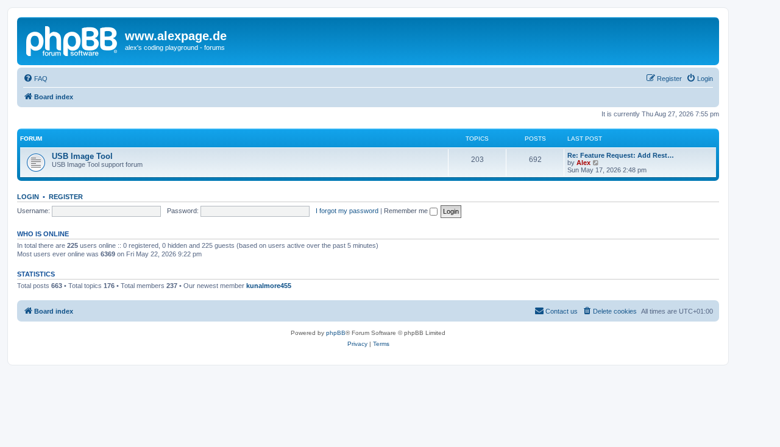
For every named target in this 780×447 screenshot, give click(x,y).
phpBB (336, 332)
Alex (583, 162)
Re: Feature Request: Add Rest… (620, 155)
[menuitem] (35, 78)
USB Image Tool (82, 156)
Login (28, 196)
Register (66, 196)
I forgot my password (347, 210)
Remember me (407, 210)
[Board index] (72, 39)
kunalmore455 (268, 285)
